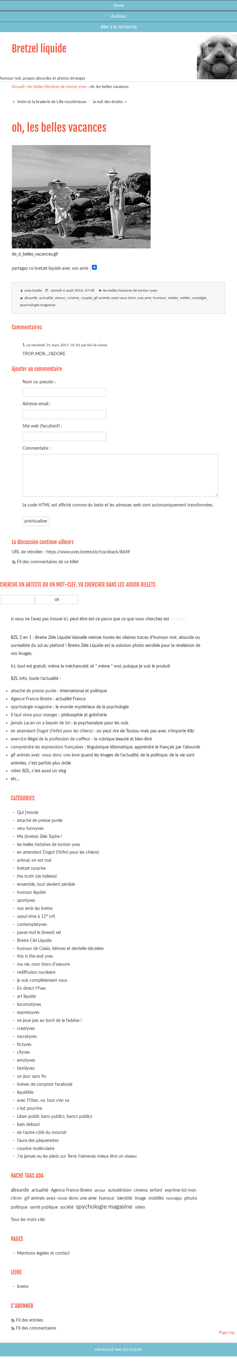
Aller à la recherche (119, 27)
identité (124, 1198)
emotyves (26, 1060)
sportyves (26, 900)
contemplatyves (32, 924)
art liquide (26, 996)
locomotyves (29, 1004)
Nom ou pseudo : (39, 382)
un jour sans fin (31, 1076)
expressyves (28, 1012)
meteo (173, 298)
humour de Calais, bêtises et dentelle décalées (60, 948)
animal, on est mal (34, 860)
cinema (73, 298)
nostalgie (199, 298)
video (16, 770)
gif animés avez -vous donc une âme (45, 755)
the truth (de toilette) (37, 876)
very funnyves (30, 828)
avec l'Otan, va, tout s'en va (43, 1100)
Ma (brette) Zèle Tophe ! (39, 836)
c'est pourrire (29, 1108)
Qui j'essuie (27, 812)
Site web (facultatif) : (42, 426)
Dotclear (132, 1349)
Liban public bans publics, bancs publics (54, 1116)
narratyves (27, 1036)
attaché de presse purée (33, 691)
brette (22, 1286)
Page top (227, 1333)
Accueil (18, 87)
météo (185, 298)
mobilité (156, 1198)
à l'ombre (178, 619)
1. (24, 345)
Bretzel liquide (39, 49)
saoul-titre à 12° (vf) (36, 916)
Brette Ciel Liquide (34, 940)
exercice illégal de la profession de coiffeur (50, 739)
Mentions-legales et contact (43, 1253)
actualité (46, 298)
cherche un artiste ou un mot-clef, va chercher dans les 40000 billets (78, 584)
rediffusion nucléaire (36, 972)
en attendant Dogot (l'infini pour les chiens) (52, 731)
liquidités (25, 1092)
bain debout (28, 1124)
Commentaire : (37, 448)
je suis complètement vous (42, 980)
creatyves (26, 1028)
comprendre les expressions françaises (47, 747)
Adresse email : (37, 404)
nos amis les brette (34, 908)
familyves (26, 1068)
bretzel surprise (31, 868)
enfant (156, 1190)
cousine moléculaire (35, 1148)
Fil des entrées (29, 1320)
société (66, 1207)
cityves (23, 1052)
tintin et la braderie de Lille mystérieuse (51, 102)
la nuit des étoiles (108, 102)
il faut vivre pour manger (34, 715)
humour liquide (31, 892)
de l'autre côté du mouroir (42, 1132)
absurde (30, 298)
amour (60, 298)
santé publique (44, 1207)
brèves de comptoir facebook (45, 1084)
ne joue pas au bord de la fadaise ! (49, 1020)
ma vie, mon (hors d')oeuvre (43, 964)
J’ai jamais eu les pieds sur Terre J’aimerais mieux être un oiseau (77, 1156)
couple (86, 298)
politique (19, 1207)
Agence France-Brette (31, 699)
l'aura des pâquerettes (38, 1140)
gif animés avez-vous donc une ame (122, 298)
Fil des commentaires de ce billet (48, 562)
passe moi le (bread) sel (39, 932)
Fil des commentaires (36, 1328)
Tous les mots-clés (28, 1219)
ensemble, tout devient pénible (46, 884)
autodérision (119, 1190)
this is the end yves (35, 956)
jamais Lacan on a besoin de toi (40, 723)
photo (190, 1198)
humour (159, 298)
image (140, 1198)
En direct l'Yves (31, 988)
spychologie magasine (37, 305)
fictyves (24, 1044)
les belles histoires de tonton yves (57, 87)
